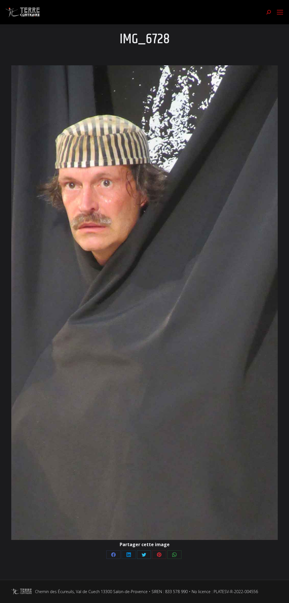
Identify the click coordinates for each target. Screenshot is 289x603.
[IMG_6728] (144, 302)
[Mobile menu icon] (280, 12)
